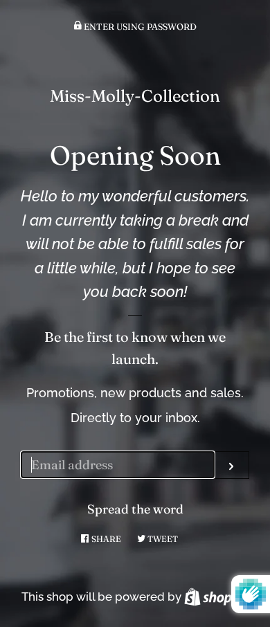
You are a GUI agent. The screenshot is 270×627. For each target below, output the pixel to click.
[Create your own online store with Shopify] (216, 596)
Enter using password (139, 26)
